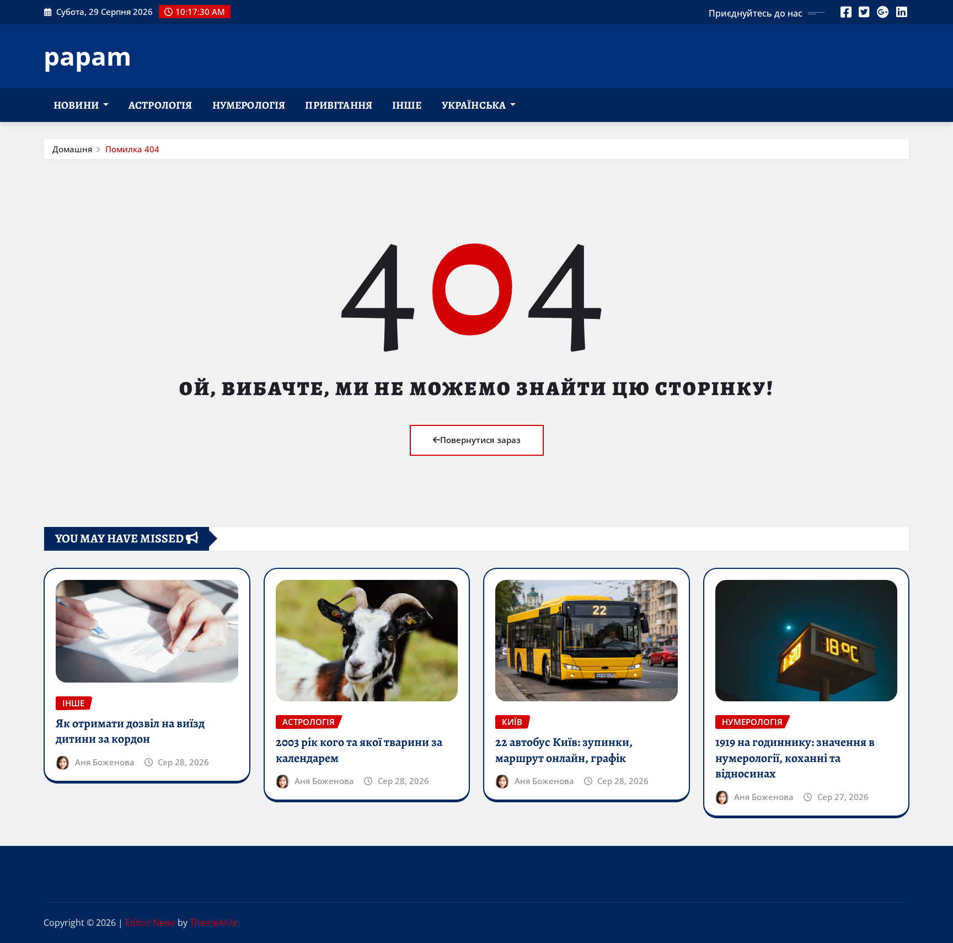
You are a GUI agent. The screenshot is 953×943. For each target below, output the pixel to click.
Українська (475, 105)
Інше (407, 105)
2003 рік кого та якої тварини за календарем (359, 750)
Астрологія (160, 105)
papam (87, 56)
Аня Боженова (105, 762)
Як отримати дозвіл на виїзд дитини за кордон (130, 731)
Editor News (150, 923)
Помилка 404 (132, 148)
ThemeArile (213, 923)
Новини (76, 105)
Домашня (72, 148)
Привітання (338, 105)
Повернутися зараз (480, 439)
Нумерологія (249, 105)
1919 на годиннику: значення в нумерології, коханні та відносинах (795, 758)
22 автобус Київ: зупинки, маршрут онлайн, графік (564, 750)
